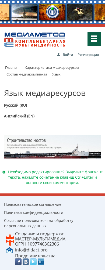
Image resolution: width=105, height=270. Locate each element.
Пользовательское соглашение (32, 204)
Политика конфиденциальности (33, 212)
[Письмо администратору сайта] (9, 250)
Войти (68, 54)
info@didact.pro (31, 250)
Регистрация (88, 54)
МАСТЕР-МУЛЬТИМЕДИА (40, 239)
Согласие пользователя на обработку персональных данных (38, 223)
